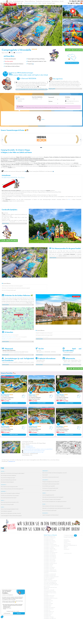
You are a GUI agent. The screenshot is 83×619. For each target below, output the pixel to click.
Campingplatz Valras (47, 602)
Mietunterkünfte (21, 99)
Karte (40, 3)
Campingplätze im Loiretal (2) (49, 547)
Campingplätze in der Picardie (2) (49, 559)
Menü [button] (18, 3)
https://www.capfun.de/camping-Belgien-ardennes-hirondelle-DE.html (38, 449)
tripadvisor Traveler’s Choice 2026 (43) (50, 580)
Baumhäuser (46, 594)
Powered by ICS (66, 549)
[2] (42, 147)
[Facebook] (77, 3)
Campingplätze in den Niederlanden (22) (50, 552)
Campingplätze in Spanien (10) (49, 568)
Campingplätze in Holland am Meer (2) (50, 563)
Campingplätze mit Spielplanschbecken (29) (51, 576)
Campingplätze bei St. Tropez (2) (49, 540)
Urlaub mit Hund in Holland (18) (49, 590)
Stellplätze (20, 101)
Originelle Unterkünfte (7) (48, 579)
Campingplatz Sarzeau (48, 614)
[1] (41, 147)
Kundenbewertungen (18, 1)
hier (69, 199)
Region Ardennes (5, 52)
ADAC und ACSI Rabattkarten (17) (49, 536)
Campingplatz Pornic (47, 606)
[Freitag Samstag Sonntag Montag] (70, 99)
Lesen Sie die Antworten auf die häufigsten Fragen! (34, 450)
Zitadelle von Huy (5, 338)
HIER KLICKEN (14, 403)
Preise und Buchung (30, 1)
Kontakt (44, 3)
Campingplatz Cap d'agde (48, 603)
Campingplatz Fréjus (47, 615)
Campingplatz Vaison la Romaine (49, 607)
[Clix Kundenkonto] (71, 3)
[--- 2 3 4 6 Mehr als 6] (53, 99)
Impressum (65, 542)
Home (4, 1)
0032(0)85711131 (18, 52)
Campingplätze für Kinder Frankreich (50, 592)
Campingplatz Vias (47, 610)
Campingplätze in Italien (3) (48, 564)
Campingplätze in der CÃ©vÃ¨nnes (50, 618)
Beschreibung (55, 1)
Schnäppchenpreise (67, 541)
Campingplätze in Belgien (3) (48, 551)
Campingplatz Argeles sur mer (49, 611)
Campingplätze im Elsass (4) (48, 543)
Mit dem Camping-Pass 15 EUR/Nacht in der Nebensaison (41, 171)
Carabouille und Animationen (43, 1)
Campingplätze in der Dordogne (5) (50, 556)
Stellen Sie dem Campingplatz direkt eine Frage (33, 452)
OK (75, 535)
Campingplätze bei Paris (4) (48, 539)
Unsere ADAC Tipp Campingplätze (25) (50, 583)
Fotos (10, 1)
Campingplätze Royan (47, 599)
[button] (15, 82)
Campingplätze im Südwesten (49, 596)
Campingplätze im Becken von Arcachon (50, 598)
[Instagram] (75, 3)
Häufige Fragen (51, 3)
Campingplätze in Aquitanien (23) (49, 548)
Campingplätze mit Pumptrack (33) (50, 575)
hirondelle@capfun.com (30, 447)
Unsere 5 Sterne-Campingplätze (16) (50, 582)
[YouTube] (79, 3)
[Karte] (73, 3)
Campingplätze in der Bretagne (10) (50, 555)
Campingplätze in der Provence (49, 595)
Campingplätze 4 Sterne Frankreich (50, 591)
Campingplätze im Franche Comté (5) (50, 544)
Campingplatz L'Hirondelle (30, 3)
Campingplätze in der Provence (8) (49, 560)
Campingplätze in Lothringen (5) (49, 567)
